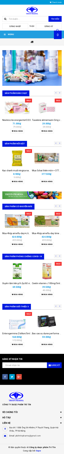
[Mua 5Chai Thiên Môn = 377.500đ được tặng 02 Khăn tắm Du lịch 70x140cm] (47, 158)
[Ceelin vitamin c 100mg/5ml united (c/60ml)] (47, 271)
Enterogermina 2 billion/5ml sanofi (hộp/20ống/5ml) (28, 333)
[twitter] (12, 376)
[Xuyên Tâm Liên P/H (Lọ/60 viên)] (17, 271)
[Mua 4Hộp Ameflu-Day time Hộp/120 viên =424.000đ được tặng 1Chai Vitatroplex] (47, 221)
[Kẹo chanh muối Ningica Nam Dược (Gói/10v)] (17, 158)
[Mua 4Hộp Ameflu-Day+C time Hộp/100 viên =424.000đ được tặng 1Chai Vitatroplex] (17, 221)
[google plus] (19, 376)
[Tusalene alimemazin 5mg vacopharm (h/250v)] (47, 108)
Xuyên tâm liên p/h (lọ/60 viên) (17, 283)
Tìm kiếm (55, 19)
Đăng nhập (15, 26)
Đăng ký (49, 26)
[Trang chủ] (32, 10)
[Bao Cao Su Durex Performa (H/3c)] (47, 321)
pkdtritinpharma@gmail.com (28, 436)
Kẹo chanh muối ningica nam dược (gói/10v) (24, 170)
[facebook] (5, 376)
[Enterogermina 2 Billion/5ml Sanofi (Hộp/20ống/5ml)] (17, 321)
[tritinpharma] (32, 68)
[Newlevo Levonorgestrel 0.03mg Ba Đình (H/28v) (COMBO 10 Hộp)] (17, 108)
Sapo (38, 451)
